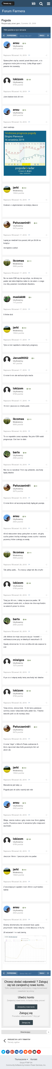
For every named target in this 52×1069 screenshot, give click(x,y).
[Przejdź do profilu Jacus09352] (6, 359)
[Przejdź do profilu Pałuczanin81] (6, 224)
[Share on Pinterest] (39, 1052)
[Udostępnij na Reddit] (25, 1052)
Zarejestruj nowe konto (26, 1007)
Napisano (14, 55)
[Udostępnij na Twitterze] (3, 1052)
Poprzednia (11, 35)
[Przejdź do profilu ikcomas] (6, 262)
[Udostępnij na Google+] (12, 1052)
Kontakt (34, 1059)
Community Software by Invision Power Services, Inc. (26, 1065)
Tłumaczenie (21, 1059)
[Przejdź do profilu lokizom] (6, 81)
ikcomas (18, 260)
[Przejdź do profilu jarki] (6, 189)
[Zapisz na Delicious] (21, 1052)
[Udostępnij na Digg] (17, 1052)
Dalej (42, 35)
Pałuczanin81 (22, 223)
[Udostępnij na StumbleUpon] (30, 1052)
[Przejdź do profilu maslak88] (6, 298)
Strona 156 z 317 (26, 36)
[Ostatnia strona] (48, 35)
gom (18, 23)
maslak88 (19, 297)
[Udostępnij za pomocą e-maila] (34, 1052)
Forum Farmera (13, 10)
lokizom (18, 79)
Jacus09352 (20, 358)
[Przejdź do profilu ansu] (6, 44)
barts (16, 452)
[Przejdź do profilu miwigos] (6, 661)
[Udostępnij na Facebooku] (8, 1052)
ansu (16, 43)
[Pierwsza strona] (3, 35)
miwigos (18, 660)
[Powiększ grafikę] (24, 153)
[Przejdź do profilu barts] (6, 454)
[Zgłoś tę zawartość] (29, 55)
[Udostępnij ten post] (46, 55)
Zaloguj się (26, 1022)
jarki (16, 187)
